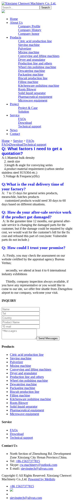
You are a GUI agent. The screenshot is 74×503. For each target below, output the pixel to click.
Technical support (29, 126)
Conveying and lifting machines (38, 56)
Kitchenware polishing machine (38, 85)
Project (14, 104)
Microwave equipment (32, 100)
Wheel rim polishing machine (37, 67)
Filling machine (28, 82)
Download (25, 122)
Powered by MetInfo (41, 479)
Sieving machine (29, 45)
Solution (23, 111)
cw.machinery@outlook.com (38, 465)
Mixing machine (28, 52)
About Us (16, 22)
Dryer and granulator (31, 59)
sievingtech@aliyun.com (37, 468)
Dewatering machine (31, 71)
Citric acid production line (35, 41)
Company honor (28, 33)
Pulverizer (24, 48)
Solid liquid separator (32, 93)
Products (15, 37)
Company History (29, 30)
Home (14, 19)
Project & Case (28, 108)
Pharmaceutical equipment (35, 96)
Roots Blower (27, 89)
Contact (15, 134)
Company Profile (29, 26)
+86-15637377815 (28, 461)
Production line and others (35, 63)
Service (15, 115)
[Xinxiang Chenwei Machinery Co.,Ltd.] (29, 3)
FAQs (22, 119)
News (13, 130)
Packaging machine (30, 74)
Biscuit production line (32, 78)
